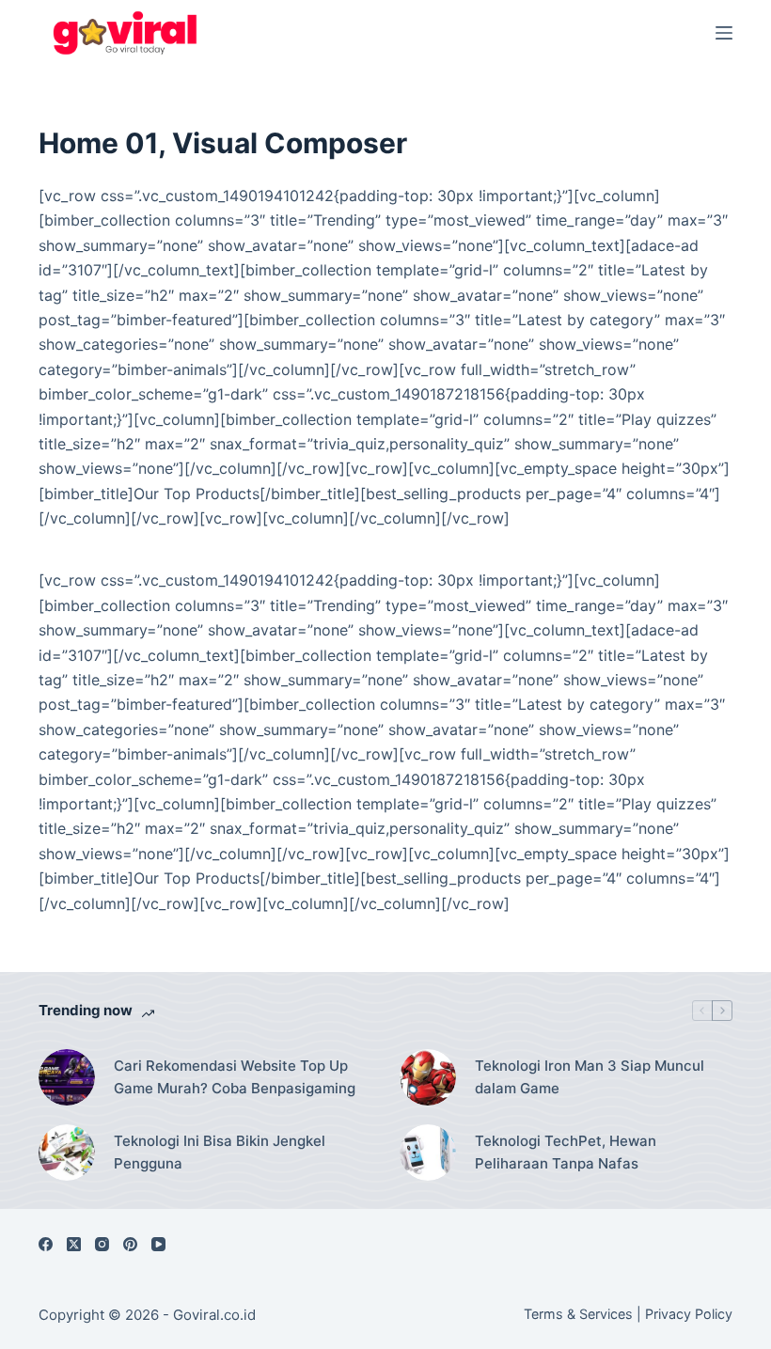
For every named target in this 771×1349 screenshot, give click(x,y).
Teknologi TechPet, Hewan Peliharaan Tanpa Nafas (565, 1152)
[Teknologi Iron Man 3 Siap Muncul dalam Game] (428, 1077)
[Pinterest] (130, 1244)
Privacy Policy (688, 1314)
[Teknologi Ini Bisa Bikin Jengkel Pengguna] (67, 1152)
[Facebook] (46, 1244)
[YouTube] (158, 1244)
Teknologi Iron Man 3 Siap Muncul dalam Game (589, 1077)
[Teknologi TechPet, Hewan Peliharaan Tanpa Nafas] (428, 1152)
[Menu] (724, 32)
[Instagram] (102, 1244)
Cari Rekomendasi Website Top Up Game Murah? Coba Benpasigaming (234, 1077)
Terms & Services (578, 1314)
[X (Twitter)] (74, 1244)
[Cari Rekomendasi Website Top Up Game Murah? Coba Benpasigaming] (67, 1077)
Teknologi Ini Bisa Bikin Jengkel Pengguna (219, 1152)
